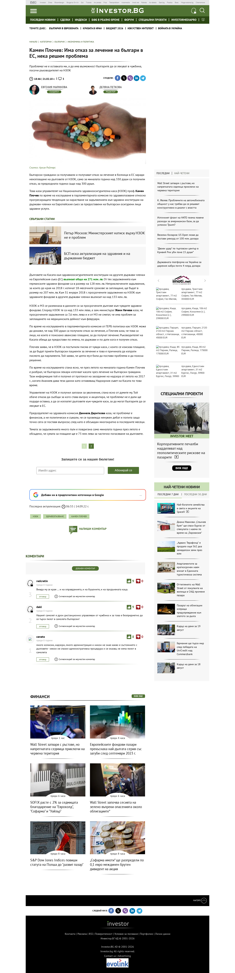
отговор (42, 596)
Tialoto (88, 2)
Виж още (182, 468)
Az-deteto (152, 2)
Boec (177, 2)
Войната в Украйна (170, 28)
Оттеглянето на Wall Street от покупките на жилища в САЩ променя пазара (191, 590)
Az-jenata (97, 2)
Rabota (144, 2)
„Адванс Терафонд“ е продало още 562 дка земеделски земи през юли (189, 548)
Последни (163, 173)
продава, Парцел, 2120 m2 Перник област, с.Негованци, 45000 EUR (194, 332)
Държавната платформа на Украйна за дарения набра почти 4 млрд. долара (179, 263)
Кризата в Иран (92, 28)
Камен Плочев (79, 516)
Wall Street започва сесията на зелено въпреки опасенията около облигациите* (116, 806)
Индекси (81, 20)
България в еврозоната (63, 28)
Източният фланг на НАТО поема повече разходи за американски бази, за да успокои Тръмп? (180, 221)
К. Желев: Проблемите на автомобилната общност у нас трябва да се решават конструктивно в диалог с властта (181, 204)
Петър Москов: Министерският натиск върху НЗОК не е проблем (104, 235)
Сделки (65, 20)
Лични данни (162, 933)
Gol (82, 2)
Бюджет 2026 (114, 28)
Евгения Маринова (54, 87)
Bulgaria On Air (73, 2)
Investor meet (203, 20)
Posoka (169, 2)
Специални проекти (153, 20)
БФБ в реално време (106, 20)
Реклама (82, 933)
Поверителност (103, 933)
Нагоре (197, 900)
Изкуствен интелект (141, 28)
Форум (129, 20)
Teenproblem (114, 2)
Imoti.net (135, 2)
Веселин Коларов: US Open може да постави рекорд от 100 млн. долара (177, 236)
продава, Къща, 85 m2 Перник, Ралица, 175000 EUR (194, 350)
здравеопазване (55, 516)
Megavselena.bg (187, 2)
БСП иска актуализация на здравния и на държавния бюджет (97, 255)
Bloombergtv (59, 2)
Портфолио (146, 933)
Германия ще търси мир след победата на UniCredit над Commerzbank (190, 649)
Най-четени (181, 173)
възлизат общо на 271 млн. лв (83, 279)
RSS (91, 933)
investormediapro (183, 20)
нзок (35, 516)
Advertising (124, 956)
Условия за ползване (126, 933)
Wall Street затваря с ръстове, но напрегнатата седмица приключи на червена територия (178, 187)
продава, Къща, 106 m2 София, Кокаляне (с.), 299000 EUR (194, 311)
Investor (43, 2)
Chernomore (200, 2)
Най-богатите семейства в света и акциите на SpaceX (191, 508)
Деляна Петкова (111, 87)
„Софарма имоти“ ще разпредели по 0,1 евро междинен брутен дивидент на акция (117, 864)
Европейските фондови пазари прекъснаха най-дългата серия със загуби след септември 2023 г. (116, 748)
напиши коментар (92, 529)
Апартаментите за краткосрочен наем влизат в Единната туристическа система (189, 569)
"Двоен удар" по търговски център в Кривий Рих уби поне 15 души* (177, 250)
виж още (138, 696)
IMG (33, 2)
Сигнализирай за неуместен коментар (77, 596)
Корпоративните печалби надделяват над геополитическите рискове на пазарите (181, 451)
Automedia (126, 2)
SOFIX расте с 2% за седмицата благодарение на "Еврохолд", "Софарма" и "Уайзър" (54, 806)
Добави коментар (85, 568)
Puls (105, 2)
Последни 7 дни (168, 494)
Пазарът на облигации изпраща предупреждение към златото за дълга (189, 611)
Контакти (70, 933)
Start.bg (161, 2)
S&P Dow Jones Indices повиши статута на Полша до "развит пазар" (56, 862)
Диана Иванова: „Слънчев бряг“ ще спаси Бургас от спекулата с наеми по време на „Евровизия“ (191, 527)
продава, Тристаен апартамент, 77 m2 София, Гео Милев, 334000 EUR (192, 294)
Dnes (50, 2)
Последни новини (42, 20)
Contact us (110, 956)
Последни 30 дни (195, 494)
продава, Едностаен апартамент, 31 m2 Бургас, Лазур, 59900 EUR (192, 371)
